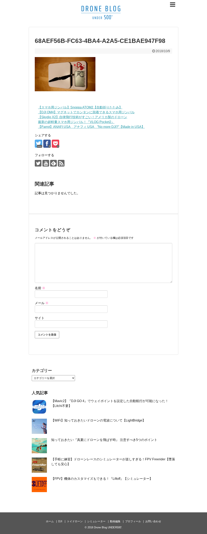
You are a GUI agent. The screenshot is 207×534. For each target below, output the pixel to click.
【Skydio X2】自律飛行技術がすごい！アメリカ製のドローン (82, 117)
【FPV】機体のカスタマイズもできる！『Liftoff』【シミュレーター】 (102, 478)
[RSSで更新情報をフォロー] (61, 163)
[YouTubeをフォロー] (45, 163)
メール (42, 303)
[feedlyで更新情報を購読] (53, 163)
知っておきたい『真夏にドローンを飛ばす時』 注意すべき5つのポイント (104, 440)
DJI (60, 521)
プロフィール (133, 521)
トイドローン (75, 521)
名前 (40, 288)
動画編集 (115, 521)
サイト (39, 318)
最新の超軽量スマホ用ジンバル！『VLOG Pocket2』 (76, 122)
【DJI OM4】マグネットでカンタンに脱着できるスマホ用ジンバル (86, 112)
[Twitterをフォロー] (38, 163)
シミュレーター (96, 521)
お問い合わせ (153, 521)
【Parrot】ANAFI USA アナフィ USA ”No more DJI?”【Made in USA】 (91, 126)
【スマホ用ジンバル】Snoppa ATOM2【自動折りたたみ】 (80, 107)
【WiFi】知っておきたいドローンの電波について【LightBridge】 (98, 420)
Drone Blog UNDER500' (107, 527)
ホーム (50, 521)
